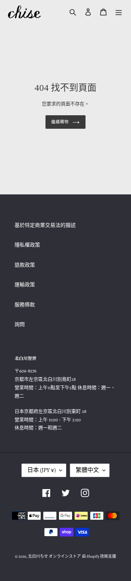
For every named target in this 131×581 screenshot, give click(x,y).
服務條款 (25, 304)
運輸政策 (25, 284)
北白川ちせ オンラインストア (54, 556)
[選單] (118, 12)
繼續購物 (60, 122)
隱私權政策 (27, 244)
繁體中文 (87, 470)
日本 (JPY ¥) (41, 470)
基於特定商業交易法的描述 (45, 225)
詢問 (20, 324)
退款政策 (25, 265)
